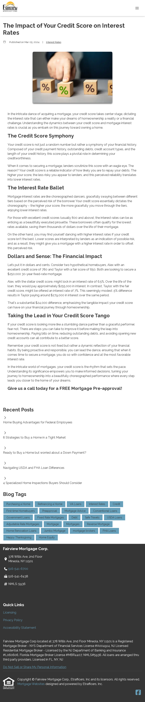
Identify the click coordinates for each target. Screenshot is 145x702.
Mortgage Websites (31, 684)
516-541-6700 (18, 569)
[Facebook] (138, 692)
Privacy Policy (12, 620)
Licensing (9, 612)
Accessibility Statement (19, 627)
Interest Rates (53, 42)
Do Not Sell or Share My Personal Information (34, 667)
